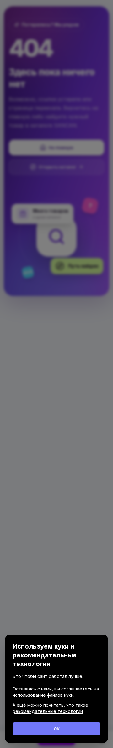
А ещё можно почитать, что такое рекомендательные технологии (50, 708)
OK (57, 728)
